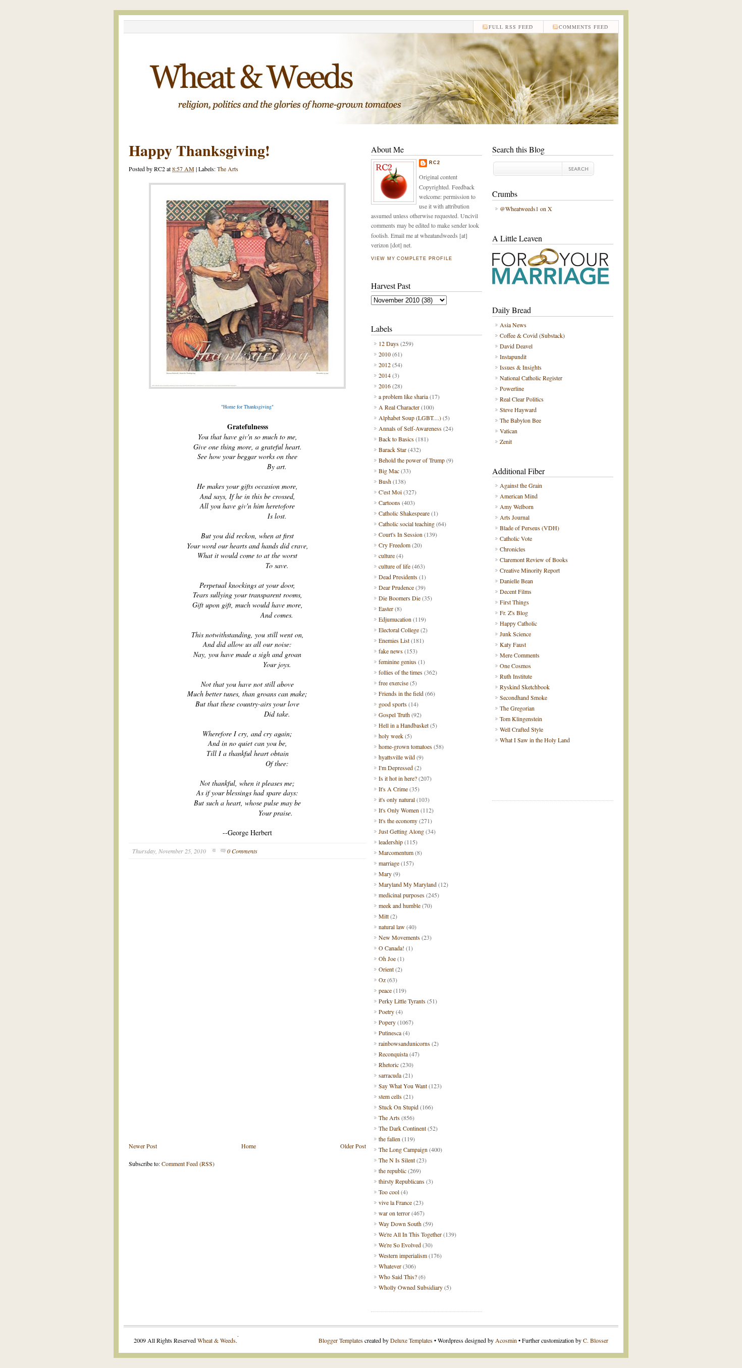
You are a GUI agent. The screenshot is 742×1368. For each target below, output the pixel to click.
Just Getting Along (401, 831)
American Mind (519, 496)
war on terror (394, 1213)
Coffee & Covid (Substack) (532, 335)
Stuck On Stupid (398, 1107)
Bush (385, 481)
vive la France (395, 1202)
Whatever (390, 1266)
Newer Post (143, 1146)
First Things (514, 602)
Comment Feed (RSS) (188, 1163)
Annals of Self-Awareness (410, 428)
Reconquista (393, 1054)
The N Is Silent (397, 1160)
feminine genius (397, 661)
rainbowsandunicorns (404, 1043)
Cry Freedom (394, 545)
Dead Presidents (398, 577)
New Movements (399, 937)
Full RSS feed (511, 26)
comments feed (583, 26)
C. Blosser (595, 1340)
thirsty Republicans (402, 1181)
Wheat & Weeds (216, 1340)
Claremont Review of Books (534, 559)
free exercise (393, 683)
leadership (391, 842)
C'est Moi (390, 492)
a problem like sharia (403, 396)
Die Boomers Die (399, 598)
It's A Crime (393, 789)
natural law (392, 927)
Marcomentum (396, 852)
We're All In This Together (410, 1234)
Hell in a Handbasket (404, 725)
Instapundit (513, 356)
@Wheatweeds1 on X (526, 209)
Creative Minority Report (530, 570)
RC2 (434, 162)
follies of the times (400, 672)
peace (385, 990)
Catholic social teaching (407, 524)
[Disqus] (247, 1008)
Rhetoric (389, 1064)
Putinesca (390, 1033)
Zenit (506, 441)
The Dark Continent (402, 1128)
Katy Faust (513, 644)
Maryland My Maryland (408, 884)
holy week (391, 736)
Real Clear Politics (522, 399)
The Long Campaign (403, 1149)
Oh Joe (387, 958)
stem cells (390, 1096)
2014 (385, 375)
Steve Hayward (518, 410)
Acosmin (506, 1340)
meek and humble (399, 905)
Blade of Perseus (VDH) (529, 528)
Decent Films (516, 591)
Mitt (384, 916)
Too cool (389, 1192)
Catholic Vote (516, 538)
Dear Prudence (396, 587)
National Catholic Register (531, 378)
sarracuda (390, 1075)
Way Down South (400, 1224)
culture (387, 555)
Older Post (353, 1146)
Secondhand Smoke (523, 697)
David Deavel (516, 346)
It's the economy (398, 821)
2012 (385, 365)
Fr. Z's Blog (514, 613)
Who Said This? (398, 1277)
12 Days (389, 343)
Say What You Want (403, 1086)
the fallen (389, 1139)
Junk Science (515, 634)
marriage (389, 863)
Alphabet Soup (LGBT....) (410, 418)
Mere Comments (520, 655)
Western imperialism (403, 1255)
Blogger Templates (341, 1340)
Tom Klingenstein (521, 719)
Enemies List (394, 640)
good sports (393, 704)
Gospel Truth (394, 715)
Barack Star (392, 449)
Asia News (513, 325)
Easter (386, 608)
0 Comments (242, 851)
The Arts (227, 169)
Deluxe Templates (411, 1340)
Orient (386, 969)
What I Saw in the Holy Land (535, 740)
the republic (392, 1171)
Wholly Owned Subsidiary (411, 1287)
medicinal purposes (402, 895)
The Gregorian (517, 708)
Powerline (512, 388)
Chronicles (512, 549)
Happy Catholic (518, 623)
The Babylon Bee (520, 420)
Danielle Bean (516, 581)
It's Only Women (399, 810)
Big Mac (389, 471)
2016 (385, 386)
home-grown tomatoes (405, 746)
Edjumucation (395, 619)
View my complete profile (411, 258)
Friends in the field (401, 693)
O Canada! (391, 948)
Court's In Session (400, 534)
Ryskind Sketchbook (525, 687)
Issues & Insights (521, 367)
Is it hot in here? (398, 778)
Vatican (508, 431)
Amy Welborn (517, 506)
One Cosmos (515, 666)
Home (248, 1146)
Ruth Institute (516, 676)
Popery (387, 1022)
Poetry (386, 1011)
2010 (385, 354)
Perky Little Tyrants (402, 1001)
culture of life (394, 566)
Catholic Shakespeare (404, 513)
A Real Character (399, 407)
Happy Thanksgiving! (199, 150)
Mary (385, 874)
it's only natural (397, 799)
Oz (382, 980)
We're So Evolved (400, 1245)
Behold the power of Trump (412, 460)
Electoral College (399, 630)
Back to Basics (396, 439)
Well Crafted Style (521, 729)
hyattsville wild (397, 757)
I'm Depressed (396, 768)
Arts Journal (514, 517)
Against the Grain (521, 485)
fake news (391, 651)
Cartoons (389, 502)
